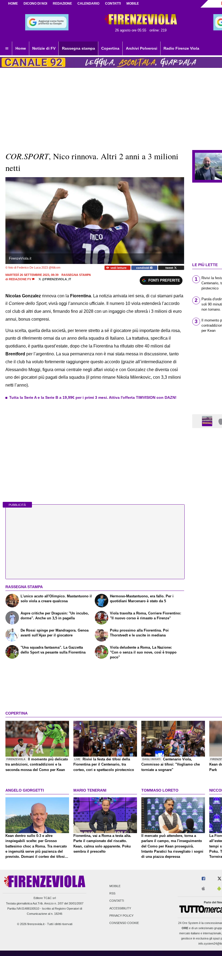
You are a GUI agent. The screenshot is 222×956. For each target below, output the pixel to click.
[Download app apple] (203, 889)
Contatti (116, 901)
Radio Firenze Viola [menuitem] (181, 48)
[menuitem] (7, 48)
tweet (169, 267)
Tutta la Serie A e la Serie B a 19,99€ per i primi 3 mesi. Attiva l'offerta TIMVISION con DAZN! (93, 397)
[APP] (208, 421)
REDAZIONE (62, 3)
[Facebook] (203, 879)
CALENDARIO (88, 3)
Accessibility (120, 908)
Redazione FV (20, 279)
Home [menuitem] (20, 48)
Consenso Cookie (124, 923)
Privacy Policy (121, 915)
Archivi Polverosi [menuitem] (141, 48)
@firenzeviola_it (56, 279)
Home (13, 3)
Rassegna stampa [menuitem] (78, 48)
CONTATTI (113, 3)
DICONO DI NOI (35, 3)
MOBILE (132, 3)
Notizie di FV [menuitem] (44, 48)
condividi (143, 267)
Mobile (114, 886)
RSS (112, 893)
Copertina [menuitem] (110, 48)
